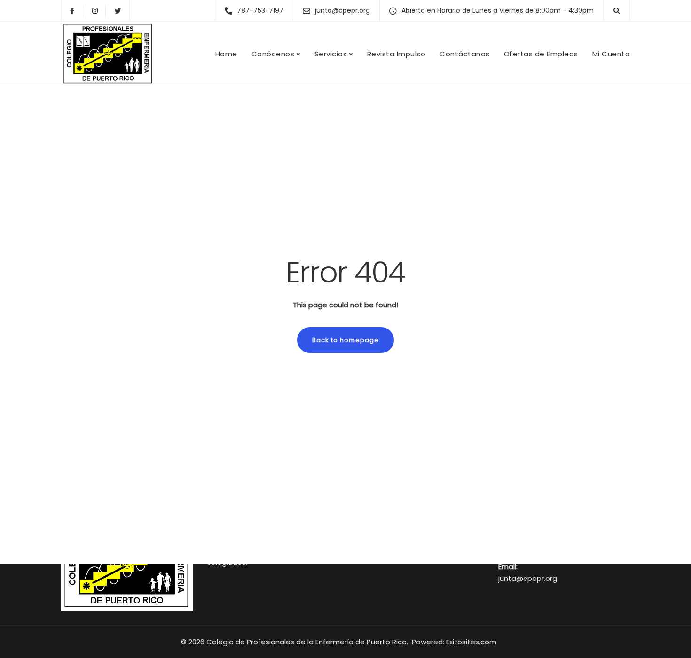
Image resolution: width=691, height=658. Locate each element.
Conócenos (273, 54)
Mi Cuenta (611, 54)
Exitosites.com (472, 642)
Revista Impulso (396, 54)
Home (226, 54)
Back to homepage (345, 340)
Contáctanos (465, 54)
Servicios (330, 54)
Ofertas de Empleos (541, 54)
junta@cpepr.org (527, 578)
